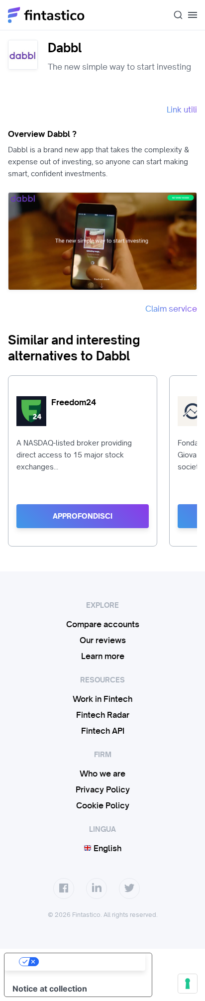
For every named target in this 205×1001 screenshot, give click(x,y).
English (106, 848)
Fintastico (46, 15)
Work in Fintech (102, 699)
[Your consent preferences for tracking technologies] (187, 983)
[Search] (174, 15)
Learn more (102, 656)
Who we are (102, 774)
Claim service (171, 309)
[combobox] (174, 15)
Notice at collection (49, 989)
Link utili (182, 109)
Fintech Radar (102, 715)
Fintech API (102, 731)
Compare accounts (102, 624)
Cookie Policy (102, 805)
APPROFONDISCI (82, 516)
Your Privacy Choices (88, 962)
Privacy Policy (103, 789)
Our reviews (103, 640)
